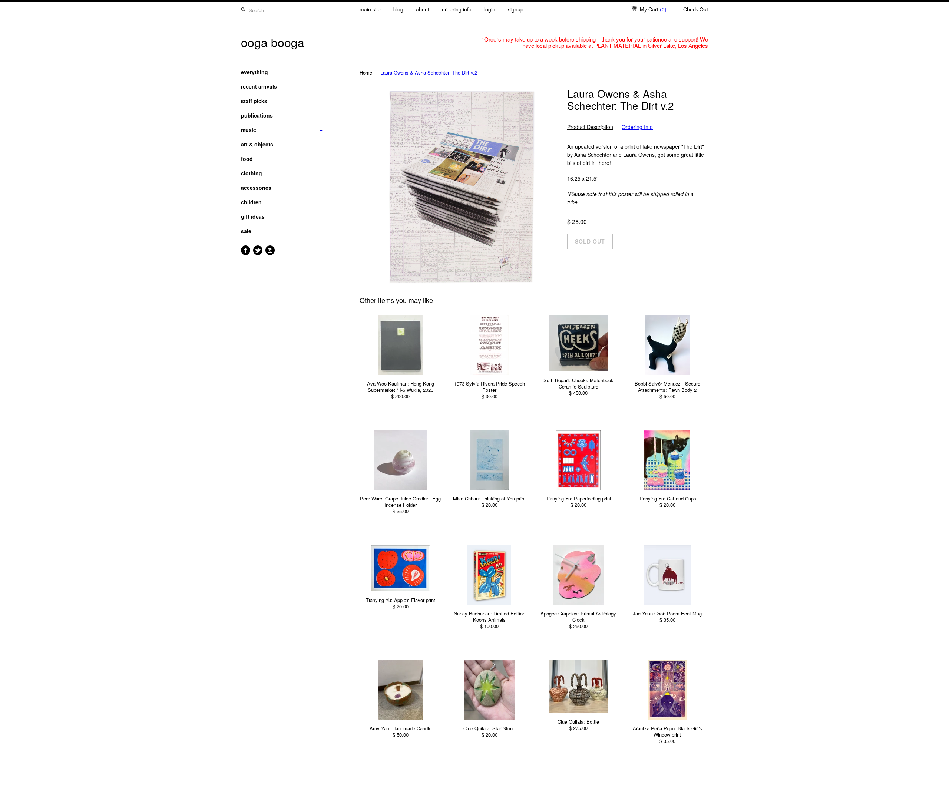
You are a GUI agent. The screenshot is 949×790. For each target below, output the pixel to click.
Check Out (695, 9)
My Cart (653, 9)
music (282, 129)
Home (366, 72)
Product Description (590, 126)
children (251, 202)
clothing (282, 173)
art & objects (257, 144)
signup (515, 9)
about (422, 9)
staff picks (254, 101)
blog (398, 9)
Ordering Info (637, 126)
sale (246, 231)
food (247, 158)
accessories (256, 187)
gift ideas (253, 216)
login (489, 9)
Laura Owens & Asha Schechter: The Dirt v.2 (428, 72)
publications (282, 115)
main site (370, 9)
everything (254, 72)
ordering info (457, 9)
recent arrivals (259, 86)
